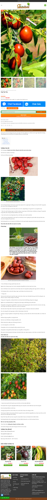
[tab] (3, 130)
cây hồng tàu (4, 123)
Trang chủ (3, 90)
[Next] (44, 43)
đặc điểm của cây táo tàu (23, 123)
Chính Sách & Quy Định (25, 481)
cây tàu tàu (8, 123)
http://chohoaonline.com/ (9, 431)
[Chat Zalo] (34, 104)
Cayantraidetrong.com (27, 498)
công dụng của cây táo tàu (15, 123)
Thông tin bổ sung (10, 130)
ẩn (6, 138)
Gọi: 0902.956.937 (5, 497)
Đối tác (14, 481)
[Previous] (3, 43)
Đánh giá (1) (19, 130)
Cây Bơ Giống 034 (39, 461)
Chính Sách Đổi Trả (24, 479)
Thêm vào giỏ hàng (12, 108)
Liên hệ (14, 489)
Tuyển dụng (15, 487)
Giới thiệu (15, 477)
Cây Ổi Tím (23, 461)
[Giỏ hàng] (45, 5)
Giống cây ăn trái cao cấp (11, 90)
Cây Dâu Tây (8, 461)
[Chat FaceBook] (12, 104)
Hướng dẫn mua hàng (27, 130)
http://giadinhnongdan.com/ (6, 433)
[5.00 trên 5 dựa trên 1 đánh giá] (23, 96)
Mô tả (3, 130)
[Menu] (1, 5)
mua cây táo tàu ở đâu (31, 123)
